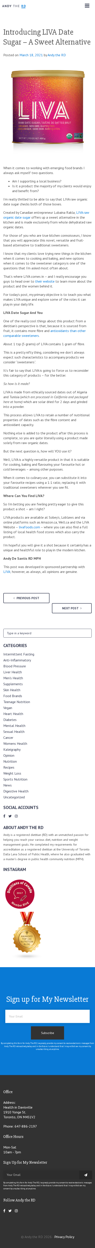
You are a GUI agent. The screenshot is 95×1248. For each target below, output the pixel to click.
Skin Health (11, 690)
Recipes (8, 767)
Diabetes (10, 719)
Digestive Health (15, 791)
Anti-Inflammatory (17, 660)
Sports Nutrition (15, 779)
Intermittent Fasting (18, 654)
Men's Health (13, 678)
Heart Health (13, 713)
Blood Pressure (14, 666)
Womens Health (15, 743)
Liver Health (12, 672)
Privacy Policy (64, 1237)
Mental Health (14, 725)
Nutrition (10, 761)
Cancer (8, 737)
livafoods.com (29, 527)
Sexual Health (14, 731)
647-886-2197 (26, 1126)
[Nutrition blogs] (27, 958)
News (7, 785)
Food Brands (12, 696)
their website (45, 281)
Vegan (7, 708)
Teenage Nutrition (16, 702)
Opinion (8, 755)
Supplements (13, 684)
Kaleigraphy (12, 749)
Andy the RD (57, 55)
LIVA (6, 571)
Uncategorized (14, 797)
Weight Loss (12, 773)
